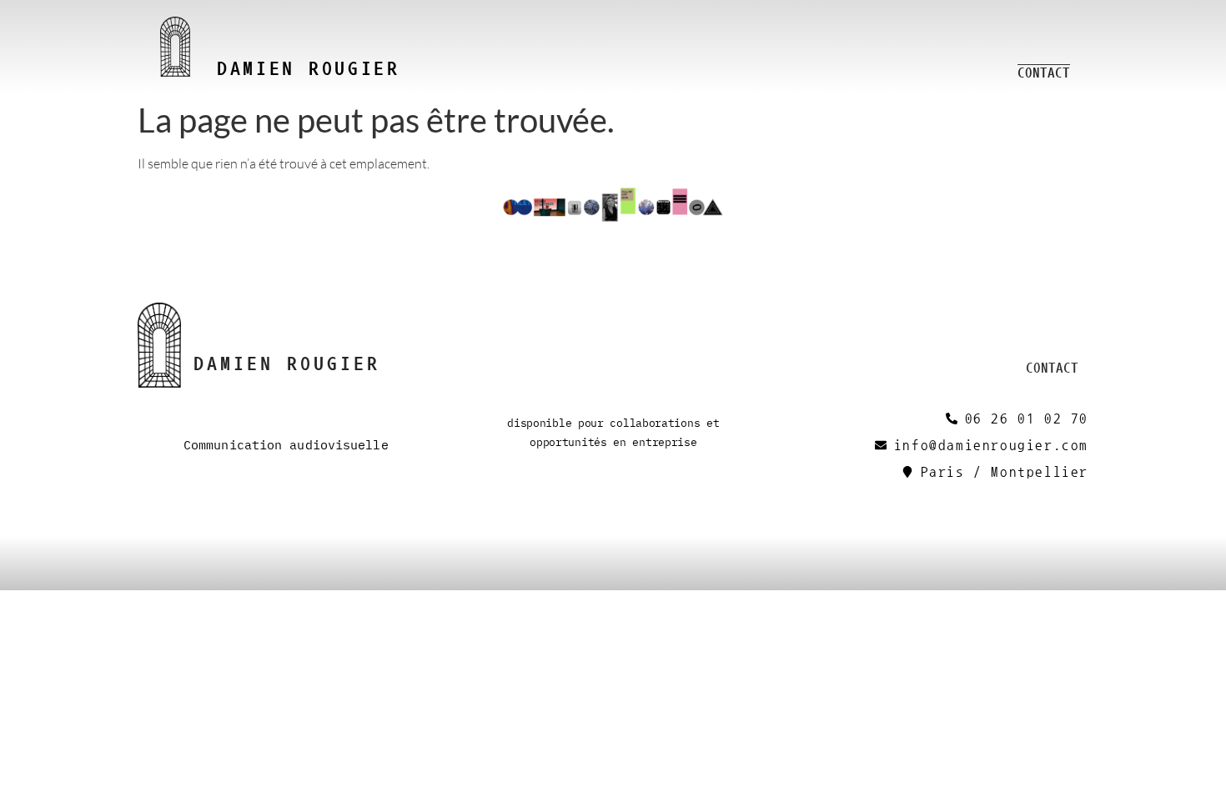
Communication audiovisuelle (286, 445)
